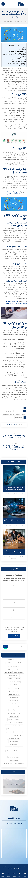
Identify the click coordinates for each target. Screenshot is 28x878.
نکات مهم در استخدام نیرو (14, 744)
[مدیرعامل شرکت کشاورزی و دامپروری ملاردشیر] (26, 21)
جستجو (5, 646)
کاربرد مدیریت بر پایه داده (19, 763)
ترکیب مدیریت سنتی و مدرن (14, 703)
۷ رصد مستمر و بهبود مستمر (18, 60)
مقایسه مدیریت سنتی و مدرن (13, 738)
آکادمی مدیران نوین (18, 411)
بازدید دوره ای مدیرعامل (13, 697)
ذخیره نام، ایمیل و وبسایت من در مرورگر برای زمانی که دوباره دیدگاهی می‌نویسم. (14, 629)
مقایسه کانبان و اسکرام (13, 741)
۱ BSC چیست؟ (22, 48)
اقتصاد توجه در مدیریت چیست (14, 678)
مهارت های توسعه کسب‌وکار (8, 414)
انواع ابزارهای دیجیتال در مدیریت (14, 688)
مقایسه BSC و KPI (18, 417)
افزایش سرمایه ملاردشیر (14, 675)
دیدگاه (14, 586)
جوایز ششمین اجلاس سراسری (14, 713)
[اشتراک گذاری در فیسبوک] (17, 425)
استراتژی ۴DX (8, 669)
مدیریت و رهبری (9, 411)
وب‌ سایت (14, 618)
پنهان (10, 45)
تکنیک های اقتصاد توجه (13, 710)
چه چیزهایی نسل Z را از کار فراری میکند (13, 750)
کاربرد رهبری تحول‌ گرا (14, 760)
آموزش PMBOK (9, 662)
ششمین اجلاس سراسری (18, 722)
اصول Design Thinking (18, 672)
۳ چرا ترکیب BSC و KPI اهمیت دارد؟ (17, 51)
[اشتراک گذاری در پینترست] (12, 425)
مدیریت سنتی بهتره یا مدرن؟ (11, 725)
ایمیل (14, 610)
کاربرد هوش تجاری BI (8, 763)
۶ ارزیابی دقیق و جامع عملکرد (18, 58)
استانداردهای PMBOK (18, 669)
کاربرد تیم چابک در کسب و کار (13, 757)
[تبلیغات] (14, 784)
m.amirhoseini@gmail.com (13, 823)
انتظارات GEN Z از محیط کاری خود (14, 684)
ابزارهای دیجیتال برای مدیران (13, 666)
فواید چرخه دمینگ (7, 722)
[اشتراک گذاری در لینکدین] (9, 425)
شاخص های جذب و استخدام (13, 719)
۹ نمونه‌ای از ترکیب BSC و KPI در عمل (16, 63)
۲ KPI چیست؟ (22, 49)
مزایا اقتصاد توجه (18, 732)
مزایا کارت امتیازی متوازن (18, 735)
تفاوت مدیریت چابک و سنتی (14, 706)
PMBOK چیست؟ (18, 662)
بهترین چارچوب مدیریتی (13, 700)
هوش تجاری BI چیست (18, 747)
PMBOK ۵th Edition (10, 659)
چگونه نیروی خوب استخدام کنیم (14, 754)
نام (14, 602)
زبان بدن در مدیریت (14, 716)
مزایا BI (8, 728)
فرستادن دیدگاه (14, 636)
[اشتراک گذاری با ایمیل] (7, 425)
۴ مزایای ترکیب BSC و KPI (19, 53)
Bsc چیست (19, 659)
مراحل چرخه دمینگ (16, 728)
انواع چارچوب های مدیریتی (14, 694)
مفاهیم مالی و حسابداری (20, 414)
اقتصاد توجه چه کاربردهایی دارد (14, 681)
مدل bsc (20, 725)
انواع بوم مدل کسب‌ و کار (13, 691)
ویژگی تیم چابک (8, 747)
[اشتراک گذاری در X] (14, 425)
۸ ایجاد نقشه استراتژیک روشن (18, 61)
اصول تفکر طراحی (8, 672)
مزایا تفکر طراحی (9, 732)
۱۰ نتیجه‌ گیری (22, 65)
